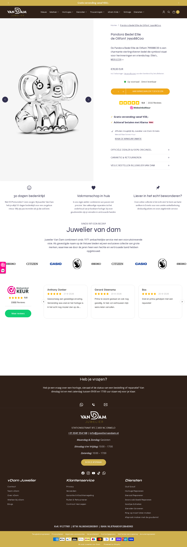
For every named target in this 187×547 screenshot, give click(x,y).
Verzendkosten (130, 74)
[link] (140, 25)
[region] (93, 3)
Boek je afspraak (93, 462)
